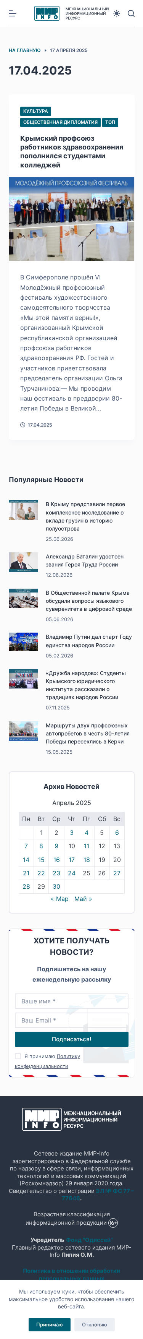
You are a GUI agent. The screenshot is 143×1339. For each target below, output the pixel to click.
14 (26, 859)
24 (72, 873)
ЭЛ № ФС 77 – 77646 (98, 1194)
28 (26, 886)
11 (86, 846)
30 (56, 886)
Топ (110, 122)
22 (41, 873)
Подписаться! (71, 1039)
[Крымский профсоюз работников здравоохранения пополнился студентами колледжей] (72, 219)
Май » (83, 898)
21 (26, 873)
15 (41, 859)
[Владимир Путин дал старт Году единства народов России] (24, 642)
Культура (35, 111)
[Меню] (12, 13)
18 (87, 859)
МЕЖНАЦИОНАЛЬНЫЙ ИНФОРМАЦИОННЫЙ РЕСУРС (87, 13)
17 (72, 859)
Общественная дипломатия (60, 122)
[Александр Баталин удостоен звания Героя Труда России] (24, 562)
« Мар (60, 898)
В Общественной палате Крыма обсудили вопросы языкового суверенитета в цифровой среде (89, 600)
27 (117, 873)
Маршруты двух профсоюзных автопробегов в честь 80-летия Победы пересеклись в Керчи (88, 733)
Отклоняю (94, 1324)
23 (56, 873)
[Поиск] (131, 13)
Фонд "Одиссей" (89, 1239)
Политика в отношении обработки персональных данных (71, 1274)
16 (56, 859)
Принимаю (49, 1324)
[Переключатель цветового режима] (116, 13)
